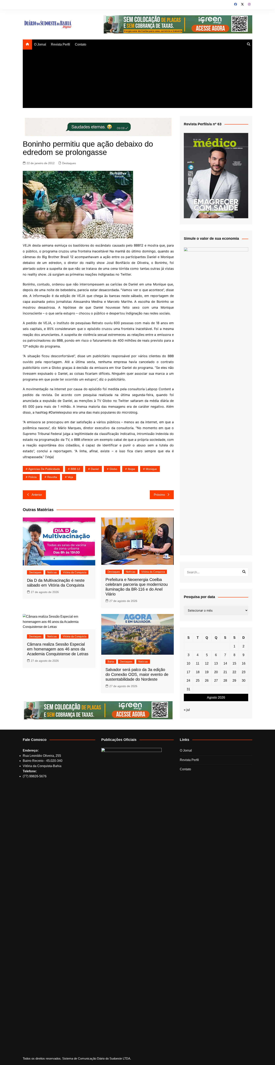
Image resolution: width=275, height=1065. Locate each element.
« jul (187, 709)
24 (188, 680)
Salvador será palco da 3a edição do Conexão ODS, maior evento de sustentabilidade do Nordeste (136, 674)
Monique (151, 469)
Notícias (52, 572)
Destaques (69, 163)
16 (243, 663)
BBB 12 (75, 469)
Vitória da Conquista (74, 572)
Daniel (95, 469)
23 (243, 672)
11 (197, 663)
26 (207, 680)
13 (216, 663)
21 (225, 672)
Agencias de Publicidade (44, 469)
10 (188, 663)
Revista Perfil (60, 44)
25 (198, 680)
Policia (32, 477)
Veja (70, 477)
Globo (113, 469)
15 (234, 663)
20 (216, 672)
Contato (80, 44)
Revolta (52, 477)
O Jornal (40, 44)
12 (207, 663)
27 (216, 680)
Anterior (37, 494)
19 (207, 672)
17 (188, 672)
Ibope (131, 469)
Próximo (159, 494)
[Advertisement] (137, 80)
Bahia (111, 661)
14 (225, 663)
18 (198, 672)
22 (234, 672)
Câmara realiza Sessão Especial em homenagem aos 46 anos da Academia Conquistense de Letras (57, 649)
